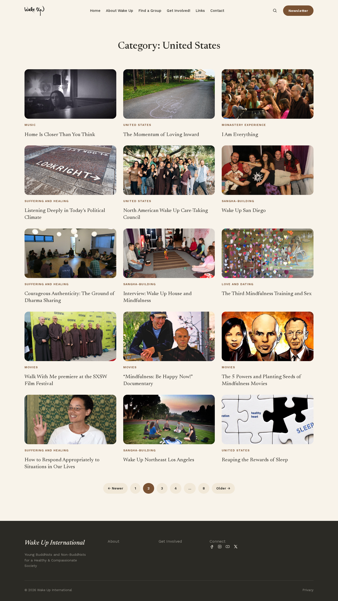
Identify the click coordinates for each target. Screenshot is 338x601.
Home (95, 11)
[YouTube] (227, 546)
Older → (223, 488)
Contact (217, 11)
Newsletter (298, 11)
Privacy (308, 590)
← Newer (115, 488)
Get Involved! (178, 11)
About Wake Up (119, 11)
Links (200, 11)
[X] (235, 546)
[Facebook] (212, 546)
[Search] (275, 10)
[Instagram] (219, 546)
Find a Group (150, 11)
